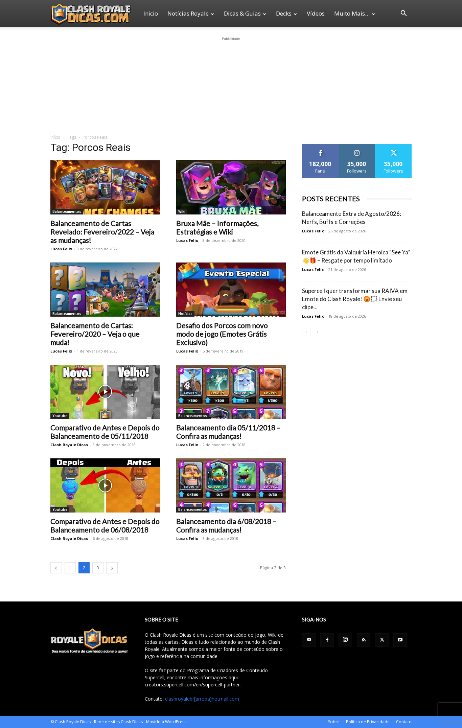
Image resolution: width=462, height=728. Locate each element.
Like (320, 146)
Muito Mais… (352, 13)
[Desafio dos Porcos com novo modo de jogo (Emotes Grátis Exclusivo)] (231, 290)
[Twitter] (382, 640)
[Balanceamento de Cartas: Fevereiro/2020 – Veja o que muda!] (105, 290)
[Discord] (309, 640)
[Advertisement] (231, 84)
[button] (403, 14)
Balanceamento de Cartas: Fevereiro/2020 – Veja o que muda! (95, 333)
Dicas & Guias (242, 13)
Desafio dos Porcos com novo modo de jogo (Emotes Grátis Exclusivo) (222, 333)
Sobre (334, 722)
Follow (357, 146)
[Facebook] (327, 640)
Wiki (181, 211)
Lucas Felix (61, 248)
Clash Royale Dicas (69, 444)
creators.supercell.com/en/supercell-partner (192, 684)
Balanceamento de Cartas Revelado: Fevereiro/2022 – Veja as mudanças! (102, 231)
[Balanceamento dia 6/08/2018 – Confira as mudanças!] (231, 485)
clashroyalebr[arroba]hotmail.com (202, 699)
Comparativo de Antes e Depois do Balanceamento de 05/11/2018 (105, 431)
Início (150, 13)
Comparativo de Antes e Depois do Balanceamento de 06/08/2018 (105, 525)
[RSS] (363, 640)
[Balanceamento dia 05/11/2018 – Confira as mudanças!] (231, 392)
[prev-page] (56, 567)
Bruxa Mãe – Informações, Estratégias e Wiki (217, 227)
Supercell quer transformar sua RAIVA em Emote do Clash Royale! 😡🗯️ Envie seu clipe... (355, 299)
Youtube (59, 415)
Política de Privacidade (368, 722)
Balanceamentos (66, 211)
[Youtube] (400, 640)
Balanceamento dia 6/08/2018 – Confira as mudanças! (226, 525)
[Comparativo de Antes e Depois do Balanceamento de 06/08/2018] (105, 485)
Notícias (185, 313)
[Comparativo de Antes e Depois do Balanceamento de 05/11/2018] (105, 392)
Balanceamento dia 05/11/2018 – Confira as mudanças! (228, 431)
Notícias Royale (188, 13)
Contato (404, 722)
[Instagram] (345, 639)
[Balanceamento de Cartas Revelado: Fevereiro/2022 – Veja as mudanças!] (105, 187)
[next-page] (112, 567)
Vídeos (316, 13)
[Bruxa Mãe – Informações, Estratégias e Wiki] (231, 187)
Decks (284, 13)
